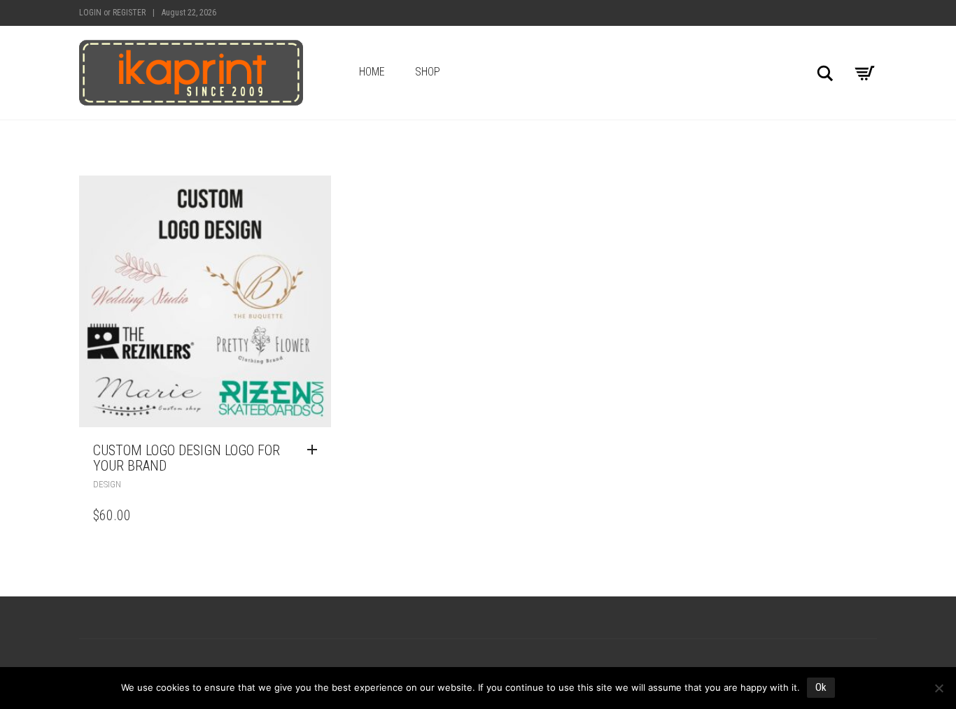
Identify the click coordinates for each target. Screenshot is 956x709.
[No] (939, 688)
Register (129, 12)
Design (107, 484)
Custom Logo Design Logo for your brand (186, 458)
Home (372, 71)
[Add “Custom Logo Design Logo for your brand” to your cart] (315, 450)
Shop (427, 71)
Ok (821, 687)
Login (90, 12)
